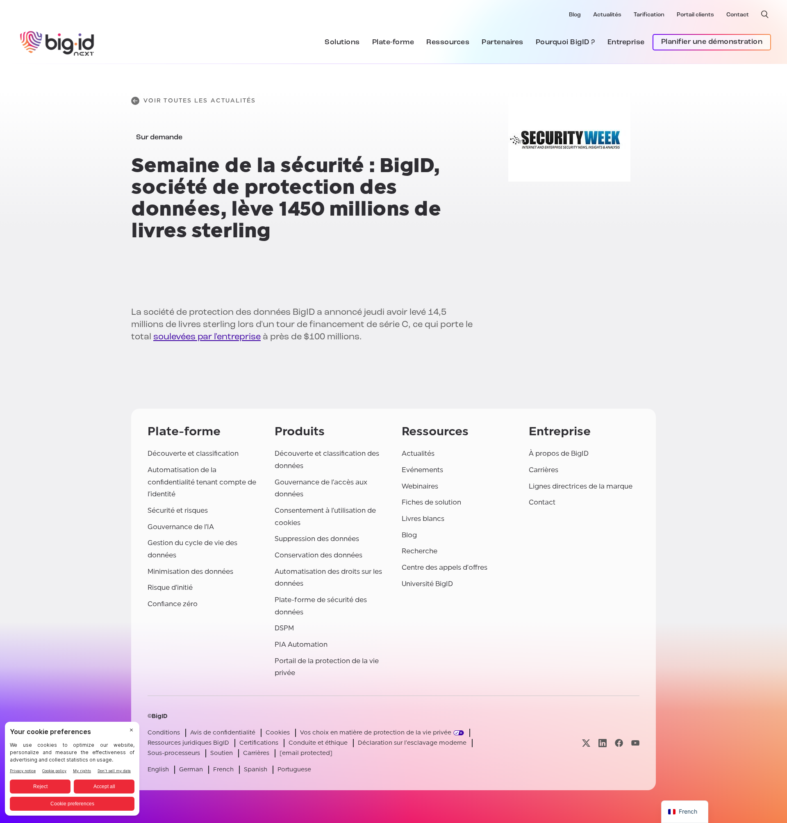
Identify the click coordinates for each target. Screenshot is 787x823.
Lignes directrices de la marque (580, 486)
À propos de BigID (559, 453)
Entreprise (626, 42)
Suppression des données (317, 539)
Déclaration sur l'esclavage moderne (412, 742)
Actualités (607, 15)
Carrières (543, 470)
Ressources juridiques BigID (188, 742)
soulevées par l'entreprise (207, 337)
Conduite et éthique (318, 742)
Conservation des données (318, 555)
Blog (575, 15)
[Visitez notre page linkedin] (602, 743)
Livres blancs (423, 519)
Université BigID (427, 584)
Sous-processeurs (174, 753)
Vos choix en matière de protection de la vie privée (375, 732)
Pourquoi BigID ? (565, 42)
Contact (737, 15)
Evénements (422, 470)
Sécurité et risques (178, 510)
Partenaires (502, 42)
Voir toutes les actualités (199, 100)
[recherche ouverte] (765, 14)
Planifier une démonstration (712, 42)
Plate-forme (393, 42)
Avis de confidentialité (222, 732)
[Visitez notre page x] (586, 743)
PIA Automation (301, 644)
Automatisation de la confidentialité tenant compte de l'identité (202, 482)
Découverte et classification (193, 453)
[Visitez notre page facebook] (619, 743)
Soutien (221, 753)
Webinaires (420, 486)
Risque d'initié (170, 587)
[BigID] (57, 42)
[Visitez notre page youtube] (635, 743)
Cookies (278, 732)
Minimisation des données (190, 571)
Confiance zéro (173, 604)
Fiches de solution (431, 502)
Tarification (649, 15)
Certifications (258, 742)
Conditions (164, 732)
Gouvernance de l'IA (181, 527)
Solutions (342, 42)
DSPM (284, 628)
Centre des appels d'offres (444, 567)
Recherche (419, 551)
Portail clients (695, 15)
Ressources (447, 42)
